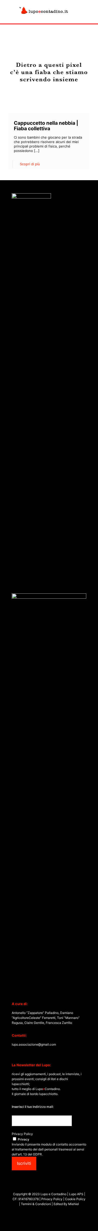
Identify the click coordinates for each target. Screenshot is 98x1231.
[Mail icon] (57, 1212)
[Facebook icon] (41, 1212)
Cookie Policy (75, 1199)
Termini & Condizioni (36, 1204)
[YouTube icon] (46, 1212)
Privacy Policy (22, 1134)
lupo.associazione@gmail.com (34, 1044)
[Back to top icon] (87, 1220)
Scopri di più (30, 164)
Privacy (23, 1139)
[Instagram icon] (52, 1212)
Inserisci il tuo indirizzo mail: (33, 1107)
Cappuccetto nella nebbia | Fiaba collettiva (46, 126)
